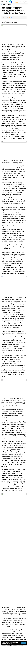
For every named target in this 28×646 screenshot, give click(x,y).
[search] (21, 1)
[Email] (10, 17)
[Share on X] (7, 17)
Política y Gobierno (7, 4)
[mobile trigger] (2, 2)
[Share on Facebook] (5, 17)
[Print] (12, 17)
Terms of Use (9, 643)
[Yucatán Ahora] (14, 1)
